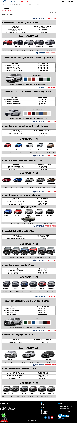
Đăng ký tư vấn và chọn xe (45, 411)
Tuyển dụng (38, 4)
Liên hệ (24, 4)
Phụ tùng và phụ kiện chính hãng (46, 406)
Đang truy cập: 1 (61, 418)
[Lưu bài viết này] (55, 12)
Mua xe (11, 4)
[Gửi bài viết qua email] (50, 12)
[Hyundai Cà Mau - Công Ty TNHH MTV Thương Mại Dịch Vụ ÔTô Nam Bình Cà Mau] (16, 1)
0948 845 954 (68, 408)
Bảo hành (42, 405)
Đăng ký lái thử (43, 412)
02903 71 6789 (69, 406)
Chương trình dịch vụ (44, 404)
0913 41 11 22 (65, 410)
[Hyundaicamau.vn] (63, 415)
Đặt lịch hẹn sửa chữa (44, 407)
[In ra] (53, 12)
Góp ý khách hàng (44, 413)
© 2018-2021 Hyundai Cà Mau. (32, 420)
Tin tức (30, 4)
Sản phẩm (5, 4)
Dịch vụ (18, 4)
